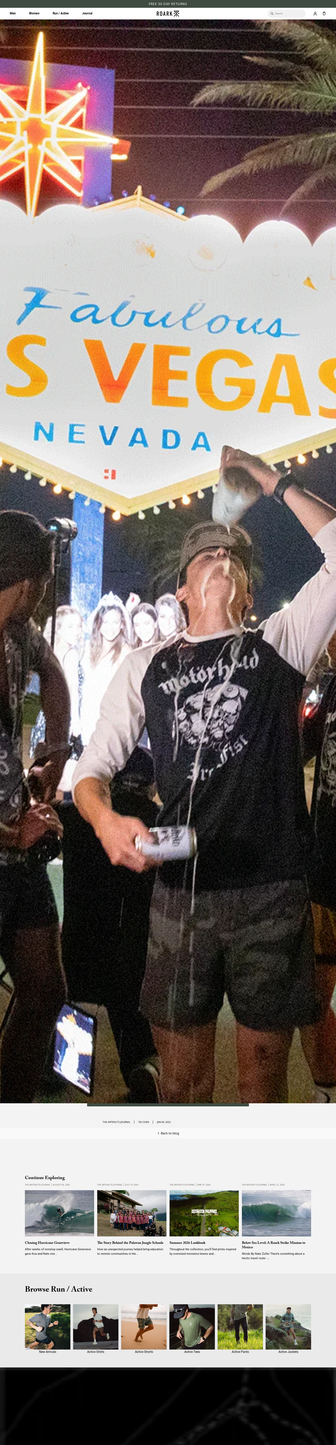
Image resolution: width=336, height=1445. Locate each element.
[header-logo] (168, 14)
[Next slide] (304, 1217)
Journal (87, 13)
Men (13, 13)
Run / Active (61, 13)
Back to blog (170, 1133)
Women (34, 13)
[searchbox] (288, 14)
